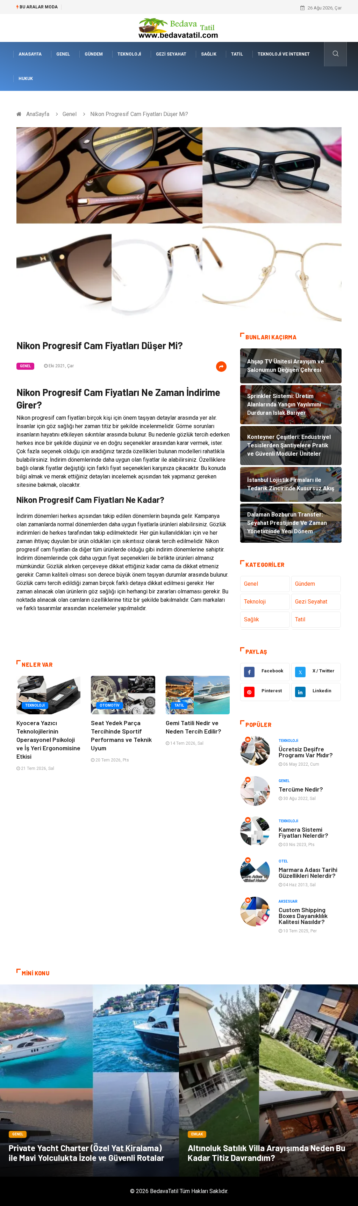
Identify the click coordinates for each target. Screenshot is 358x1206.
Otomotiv (110, 705)
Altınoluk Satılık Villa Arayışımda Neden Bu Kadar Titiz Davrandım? (266, 1153)
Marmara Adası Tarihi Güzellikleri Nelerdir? (308, 872)
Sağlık (208, 54)
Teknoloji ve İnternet (284, 54)
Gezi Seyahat (171, 54)
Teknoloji (129, 54)
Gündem (94, 54)
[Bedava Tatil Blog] (179, 27)
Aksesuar (288, 901)
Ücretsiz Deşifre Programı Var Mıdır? (306, 752)
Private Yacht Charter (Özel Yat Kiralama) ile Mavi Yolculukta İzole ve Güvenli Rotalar (86, 1153)
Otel (283, 861)
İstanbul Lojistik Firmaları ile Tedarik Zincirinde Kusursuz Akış (128, 7)
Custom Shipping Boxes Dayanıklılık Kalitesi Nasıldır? (303, 915)
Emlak (197, 1134)
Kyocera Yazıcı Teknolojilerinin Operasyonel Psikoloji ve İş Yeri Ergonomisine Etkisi (48, 739)
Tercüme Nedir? (301, 789)
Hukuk (26, 78)
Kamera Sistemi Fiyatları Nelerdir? (303, 832)
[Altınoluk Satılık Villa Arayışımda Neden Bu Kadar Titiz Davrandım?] (268, 1080)
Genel (63, 54)
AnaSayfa (30, 54)
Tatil (237, 54)
